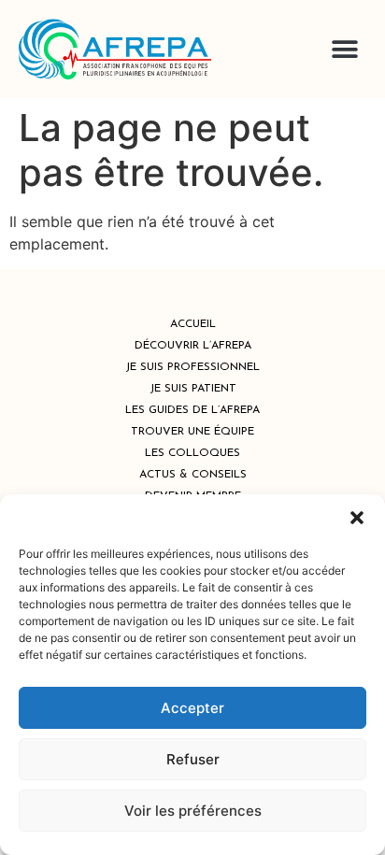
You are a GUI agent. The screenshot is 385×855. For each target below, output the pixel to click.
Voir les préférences (193, 810)
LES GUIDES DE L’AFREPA (192, 410)
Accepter (192, 708)
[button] (357, 517)
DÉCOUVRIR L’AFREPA (193, 345)
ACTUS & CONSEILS (193, 474)
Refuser (193, 759)
